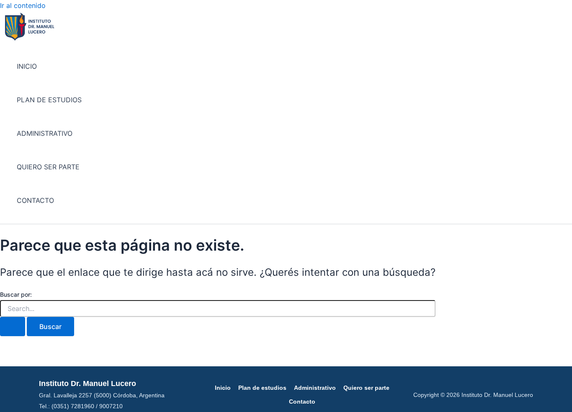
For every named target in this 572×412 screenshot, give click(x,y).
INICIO (27, 66)
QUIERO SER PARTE (48, 167)
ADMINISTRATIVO (44, 133)
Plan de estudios (262, 387)
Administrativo (315, 387)
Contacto (302, 401)
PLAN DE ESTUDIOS (49, 100)
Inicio (223, 387)
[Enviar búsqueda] (12, 326)
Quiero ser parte (366, 387)
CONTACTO (35, 200)
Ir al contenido (23, 5)
